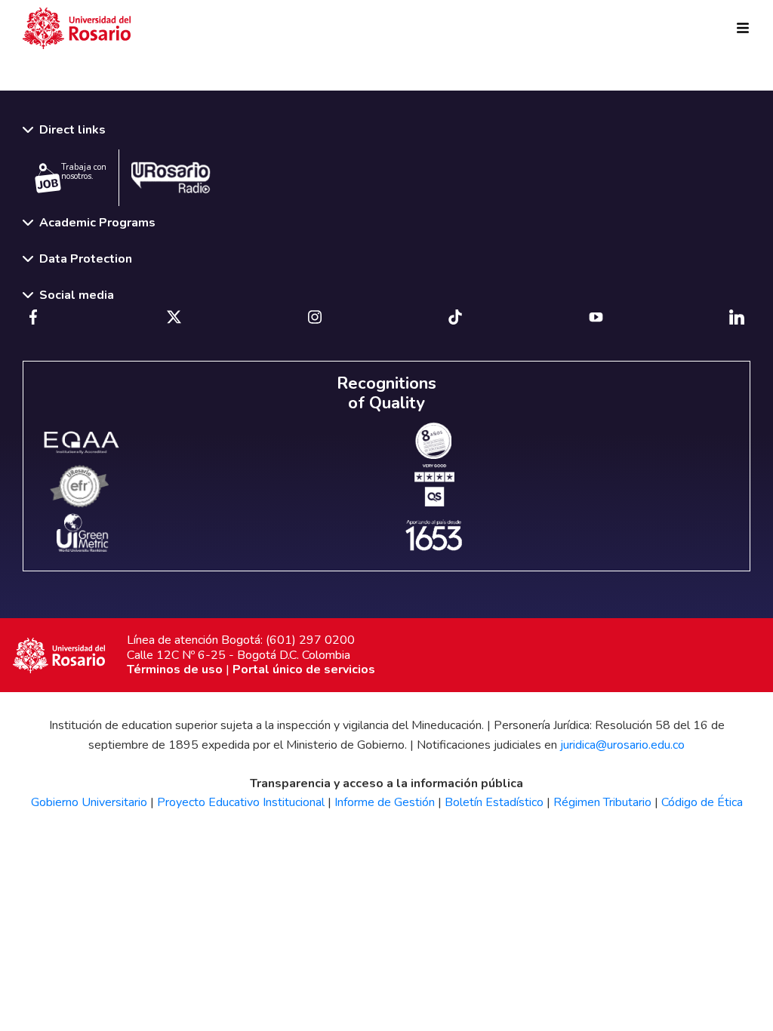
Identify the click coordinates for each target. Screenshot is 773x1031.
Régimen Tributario (602, 802)
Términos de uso (175, 669)
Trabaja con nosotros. (83, 172)
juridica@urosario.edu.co (622, 745)
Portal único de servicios (304, 669)
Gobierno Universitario (89, 802)
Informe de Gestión (384, 802)
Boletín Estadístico (494, 802)
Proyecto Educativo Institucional (241, 802)
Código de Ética (702, 802)
